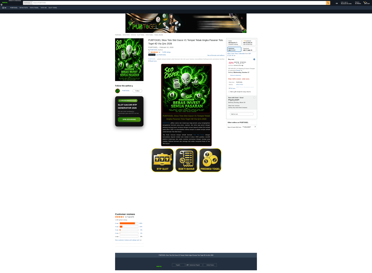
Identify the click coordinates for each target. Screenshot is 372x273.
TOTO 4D (44, 7)
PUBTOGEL (14, 7)
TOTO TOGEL (34, 7)
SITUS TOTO (24, 7)
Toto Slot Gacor (198, 135)
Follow (137, 91)
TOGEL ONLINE (158, 35)
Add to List (234, 114)
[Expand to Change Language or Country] (183, 265)
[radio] (234, 42)
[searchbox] (179, 3)
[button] (15, 0)
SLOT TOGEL (53, 7)
